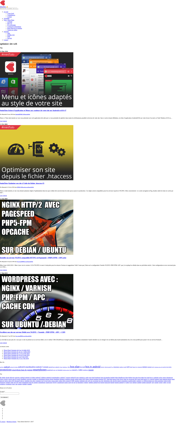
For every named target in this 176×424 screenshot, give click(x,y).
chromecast (169, 377)
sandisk (8, 382)
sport (54, 370)
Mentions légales (11, 421)
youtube (29, 384)
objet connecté (66, 381)
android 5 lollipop (41, 377)
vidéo (80, 370)
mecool (2, 381)
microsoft (17, 381)
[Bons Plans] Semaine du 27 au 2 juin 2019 (16, 358)
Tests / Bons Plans (9, 20)
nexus (53, 381)
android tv (57, 367)
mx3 (153, 367)
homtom (96, 379)
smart (20, 382)
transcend (107, 382)
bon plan (75, 366)
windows (85, 370)
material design (167, 379)
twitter (127, 382)
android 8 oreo (52, 367)
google (124, 367)
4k (0, 377)
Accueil (6, 12)
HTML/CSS (11, 35)
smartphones (40, 369)
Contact (9, 17)
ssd (56, 370)
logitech (157, 379)
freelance (62, 379)
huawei (134, 367)
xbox (13, 384)
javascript (140, 367)
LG (149, 379)
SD (17, 382)
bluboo (130, 377)
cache (160, 377)
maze (173, 379)
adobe (3, 377)
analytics (2, 367)
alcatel (7, 377)
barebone (97, 377)
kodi (142, 379)
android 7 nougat (42, 367)
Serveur (9, 38)
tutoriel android (119, 382)
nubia (60, 381)
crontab (34, 379)
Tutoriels (6, 31)
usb (153, 382)
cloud (18, 379)
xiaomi (91, 370)
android (7, 367)
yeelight (24, 384)
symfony (85, 382)
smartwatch (49, 382)
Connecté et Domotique (14, 26)
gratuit (76, 379)
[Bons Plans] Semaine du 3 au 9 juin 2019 (16, 357)
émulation (56, 379)
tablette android (66, 370)
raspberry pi (139, 381)
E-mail (2, 391)
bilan (61, 367)
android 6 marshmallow (27, 367)
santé (11, 382)
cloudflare (23, 379)
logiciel (152, 379)
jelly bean (137, 379)
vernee (161, 382)
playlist (169, 367)
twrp (130, 382)
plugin (119, 381)
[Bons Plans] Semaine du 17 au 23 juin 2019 (17, 353)
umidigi (139, 382)
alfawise (12, 377)
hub (118, 379)
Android (9, 22)
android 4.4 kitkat (14, 367)
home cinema (89, 379)
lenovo (145, 379)
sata (15, 382)
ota (91, 381)
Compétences (11, 15)
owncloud (95, 381)
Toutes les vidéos (12, 30)
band (93, 377)
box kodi (82, 367)
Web (8, 33)
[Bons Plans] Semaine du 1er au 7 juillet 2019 (17, 352)
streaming (60, 370)
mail (161, 379)
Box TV (9, 23)
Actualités (6, 18)
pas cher (164, 367)
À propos (2, 421)
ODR (72, 381)
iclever (121, 379)
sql (72, 382)
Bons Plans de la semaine (14, 28)
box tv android (92, 366)
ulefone (134, 382)
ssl (76, 382)
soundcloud (50, 370)
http (111, 379)
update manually (146, 382)
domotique (116, 367)
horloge (101, 379)
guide (80, 379)
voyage (169, 382)
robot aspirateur (158, 381)
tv (77, 370)
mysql (46, 381)
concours (29, 379)
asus (90, 377)
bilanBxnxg (65, 367)
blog (69, 367)
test (71, 370)
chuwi (2, 379)
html (131, 367)
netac (49, 381)
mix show (33, 381)
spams (66, 382)
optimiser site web (158, 367)
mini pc (22, 381)
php (167, 367)
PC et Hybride (11, 25)
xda (16, 384)
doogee (47, 379)
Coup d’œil (10, 13)
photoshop (107, 381)
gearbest (121, 367)
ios (136, 367)
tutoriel (74, 370)
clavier (102, 367)
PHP (8, 36)
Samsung (2, 382)
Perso (23, 187)
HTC (105, 379)
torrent (102, 382)
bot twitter (141, 377)
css (112, 367)
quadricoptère (132, 381)
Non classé (19, 261)
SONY (55, 382)
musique (149, 367)
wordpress (9, 384)
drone (51, 379)
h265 (128, 367)
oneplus (77, 381)
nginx (56, 381)
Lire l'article (3, 121)
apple (87, 377)
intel (125, 379)
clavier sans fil (108, 367)
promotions (6, 369)
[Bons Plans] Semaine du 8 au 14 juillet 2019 (17, 350)
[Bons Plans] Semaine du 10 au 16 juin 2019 (17, 355)
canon (164, 377)
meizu (6, 381)
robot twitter (167, 381)
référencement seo (149, 381)
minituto (144, 367)
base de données (105, 377)
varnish (156, 382)
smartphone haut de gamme (22, 370)
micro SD (11, 381)
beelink (112, 377)
